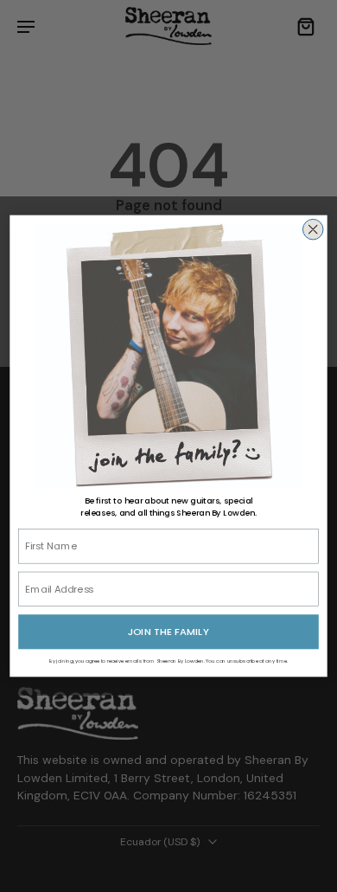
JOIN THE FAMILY (168, 632)
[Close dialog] (312, 229)
